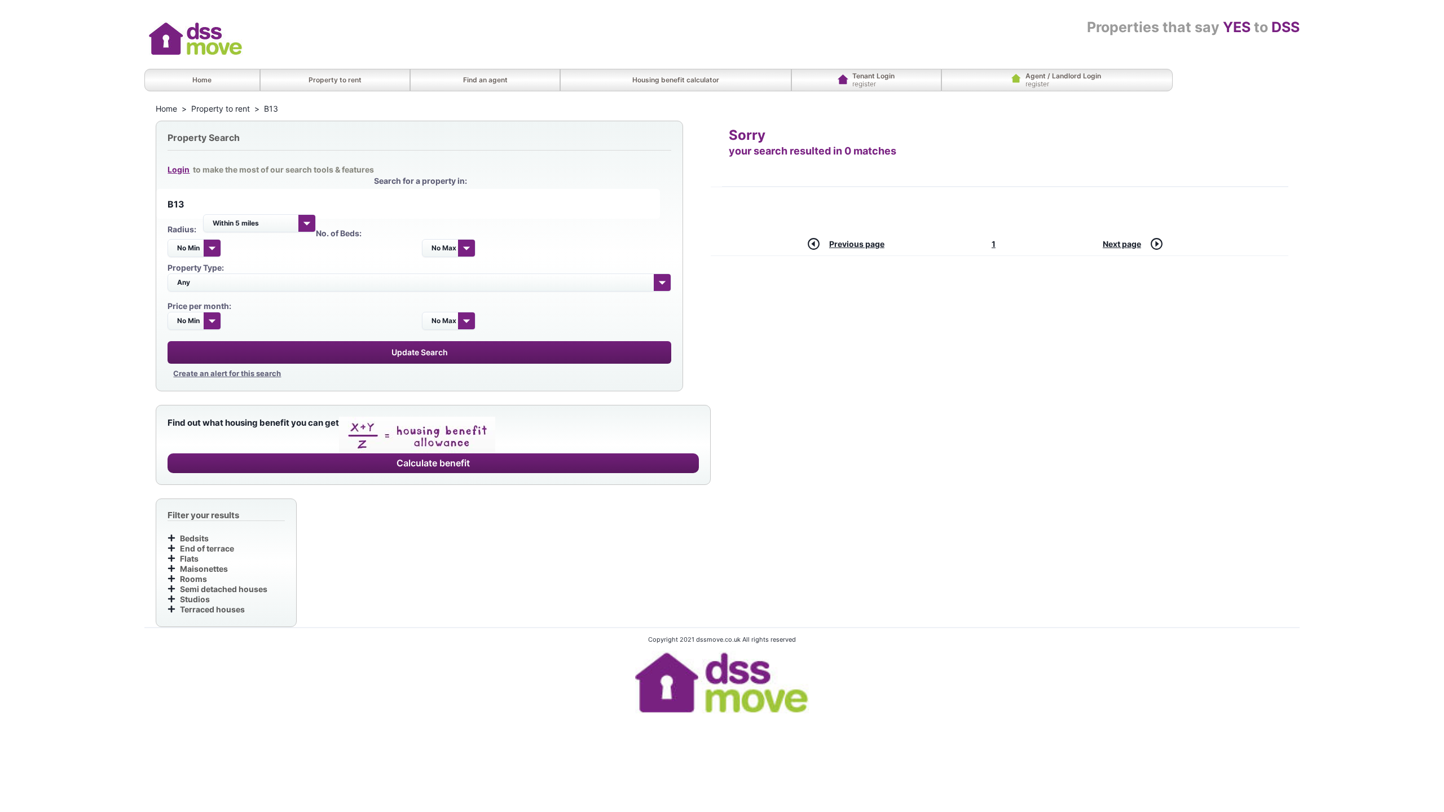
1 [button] (994, 244)
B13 (271, 108)
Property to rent (220, 108)
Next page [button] (1122, 244)
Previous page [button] (856, 244)
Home (166, 108)
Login (179, 169)
